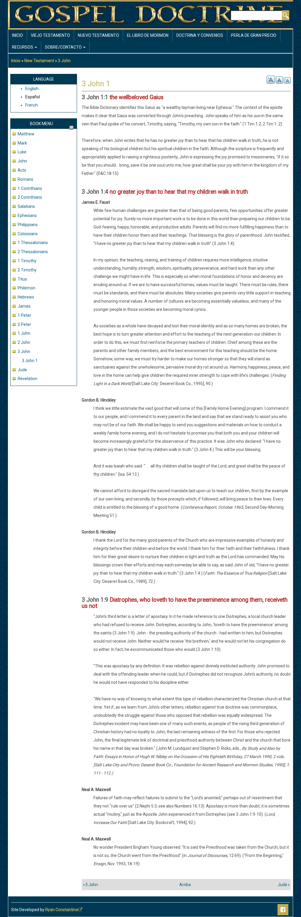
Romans (25, 179)
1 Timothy (27, 260)
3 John (64, 60)
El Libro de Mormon (147, 35)
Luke (22, 152)
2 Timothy (27, 270)
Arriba (185, 884)
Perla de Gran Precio (253, 35)
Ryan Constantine (61, 909)
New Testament (39, 60)
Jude (22, 369)
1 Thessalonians (33, 242)
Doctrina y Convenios (199, 35)
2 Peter (24, 324)
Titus (22, 279)
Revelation (27, 378)
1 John (24, 333)
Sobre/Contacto (64, 47)
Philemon (26, 288)
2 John (24, 342)
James (24, 306)
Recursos (23, 47)
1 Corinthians (30, 188)
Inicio (17, 35)
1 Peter (24, 315)
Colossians (28, 233)
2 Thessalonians (33, 251)
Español (32, 96)
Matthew (26, 134)
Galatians (26, 206)
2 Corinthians (30, 197)
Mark (22, 143)
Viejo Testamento (50, 35)
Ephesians (27, 215)
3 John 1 (30, 360)
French (31, 105)
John (22, 161)
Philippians (28, 224)
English (32, 88)
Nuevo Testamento (98, 35)
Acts (22, 170)
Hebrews (26, 297)
